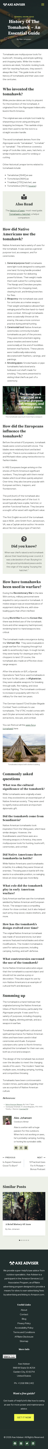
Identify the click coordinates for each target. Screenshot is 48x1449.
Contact (24, 1314)
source (32, 185)
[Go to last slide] (6, 1215)
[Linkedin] (33, 1443)
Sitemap (24, 1341)
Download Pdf (23, 1109)
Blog (24, 1318)
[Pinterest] (21, 1443)
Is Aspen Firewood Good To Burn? (12, 1161)
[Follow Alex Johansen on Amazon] (21, 1148)
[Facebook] (15, 1443)
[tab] (19, 1240)
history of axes (17, 210)
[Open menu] (42, 4)
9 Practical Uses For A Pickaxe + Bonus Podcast (37, 1163)
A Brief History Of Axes (18, 1224)
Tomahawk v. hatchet (19, 214)
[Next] (41, 1215)
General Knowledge (24, 17)
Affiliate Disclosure (24, 1336)
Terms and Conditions (24, 1332)
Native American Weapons (14, 1104)
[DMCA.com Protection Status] (24, 1356)
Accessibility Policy (24, 1327)
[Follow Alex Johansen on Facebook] (16, 1148)
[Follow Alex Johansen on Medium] (26, 1148)
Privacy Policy (24, 1323)
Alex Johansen (25, 39)
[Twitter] (27, 1443)
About (24, 1309)
